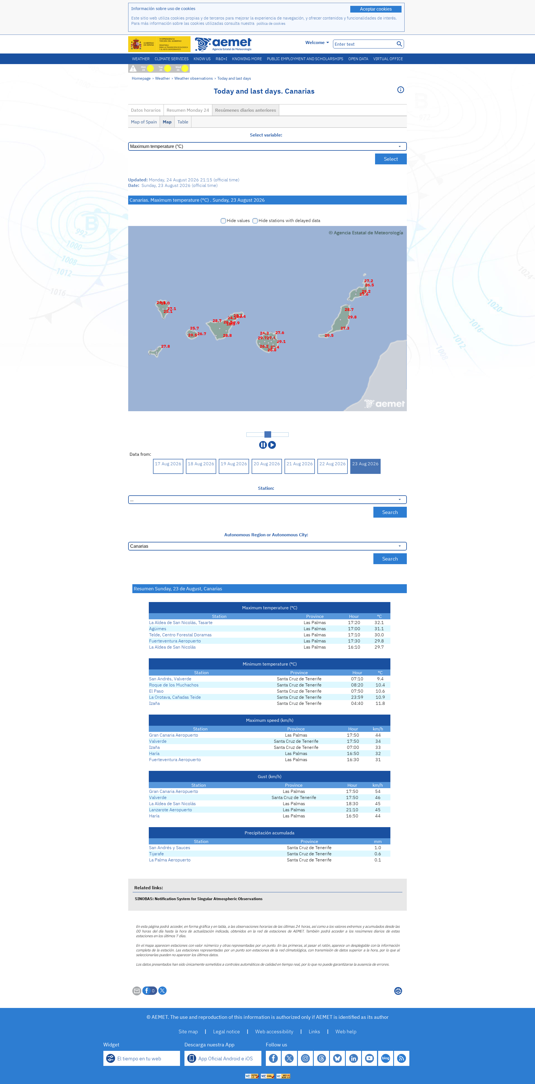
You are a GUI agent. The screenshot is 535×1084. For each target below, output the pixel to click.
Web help (345, 1031)
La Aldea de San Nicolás (172, 647)
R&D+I (221, 58)
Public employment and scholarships (305, 58)
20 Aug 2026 (267, 463)
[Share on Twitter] (162, 990)
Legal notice (226, 1031)
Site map (188, 1031)
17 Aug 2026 (168, 463)
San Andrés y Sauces (169, 847)
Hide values (238, 220)
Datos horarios (146, 110)
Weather (141, 58)
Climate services (172, 58)
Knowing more (247, 58)
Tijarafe (156, 853)
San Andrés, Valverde (170, 678)
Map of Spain (144, 122)
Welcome (315, 42)
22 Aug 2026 (332, 463)
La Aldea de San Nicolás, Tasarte (181, 622)
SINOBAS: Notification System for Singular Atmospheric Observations (198, 898)
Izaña (154, 703)
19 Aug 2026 (234, 463)
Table (182, 122)
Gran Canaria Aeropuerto (173, 735)
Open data (358, 58)
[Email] (136, 994)
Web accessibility (274, 1031)
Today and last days (234, 78)
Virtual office (388, 58)
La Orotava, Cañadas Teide (175, 697)
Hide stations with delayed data (289, 220)
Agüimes (157, 628)
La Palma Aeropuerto (170, 860)
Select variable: (266, 135)
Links (314, 1031)
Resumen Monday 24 (188, 110)
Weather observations (193, 78)
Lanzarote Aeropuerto (170, 809)
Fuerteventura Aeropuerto (175, 641)
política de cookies (271, 23)
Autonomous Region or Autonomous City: (266, 534)
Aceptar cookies (376, 9)
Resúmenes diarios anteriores (245, 110)
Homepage (141, 78)
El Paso (156, 691)
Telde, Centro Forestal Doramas (180, 634)
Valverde (158, 741)
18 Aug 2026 (201, 463)
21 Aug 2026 (299, 463)
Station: (266, 488)
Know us (202, 58)
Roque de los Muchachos (174, 685)
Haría (154, 753)
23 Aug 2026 (365, 463)
